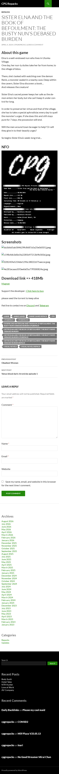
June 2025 (6, 559)
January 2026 (8, 540)
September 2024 (9, 584)
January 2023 (8, 624)
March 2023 (7, 619)
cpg (53, 316)
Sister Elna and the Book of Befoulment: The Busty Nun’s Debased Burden (29, 330)
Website (6, 468)
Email (5, 456)
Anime (6, 316)
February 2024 (8, 600)
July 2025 (6, 556)
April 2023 (7, 616)
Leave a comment (35, 45)
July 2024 (6, 586)
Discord (30, 305)
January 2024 (8, 603)
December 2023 (9, 605)
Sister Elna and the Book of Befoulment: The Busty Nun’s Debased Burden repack (29, 342)
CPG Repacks (10, 3)
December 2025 (9, 543)
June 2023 (6, 611)
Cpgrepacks (23, 320)
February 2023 (8, 622)
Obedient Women (10, 361)
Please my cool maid (34, 710)
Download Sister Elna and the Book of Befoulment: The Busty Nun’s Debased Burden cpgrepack (29, 325)
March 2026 (7, 535)
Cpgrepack (9, 320)
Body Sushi (7, 679)
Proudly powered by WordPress (14, 770)
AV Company (8, 690)
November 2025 (9, 545)
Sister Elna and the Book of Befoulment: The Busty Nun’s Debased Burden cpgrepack (29, 336)
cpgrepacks (19, 45)
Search (5, 660)
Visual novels (10, 346)
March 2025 (7, 567)
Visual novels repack (30, 346)
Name (5, 443)
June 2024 (6, 589)
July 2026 (6, 524)
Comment (7, 404)
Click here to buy (35, 290)
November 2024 (9, 578)
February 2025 (8, 570)
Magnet (6, 283)
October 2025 (8, 548)
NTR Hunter (7, 684)
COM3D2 (23, 721)
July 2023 (6, 608)
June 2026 (6, 526)
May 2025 (6, 562)
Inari (20, 745)
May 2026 (6, 529)
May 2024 (6, 592)
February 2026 (8, 537)
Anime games (19, 316)
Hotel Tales (7, 682)
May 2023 (6, 613)
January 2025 (8, 573)
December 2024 (9, 575)
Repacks (6, 12)
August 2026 (7, 521)
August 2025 (7, 554)
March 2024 (7, 597)
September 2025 (9, 551)
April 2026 (7, 532)
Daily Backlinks (10, 710)
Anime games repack (38, 316)
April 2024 (7, 594)
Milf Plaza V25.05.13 (29, 733)
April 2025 (7, 564)
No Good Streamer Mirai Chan (34, 757)
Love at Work (8, 687)
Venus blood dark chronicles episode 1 (20, 372)
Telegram (44, 305)
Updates (5, 642)
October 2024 (8, 581)
